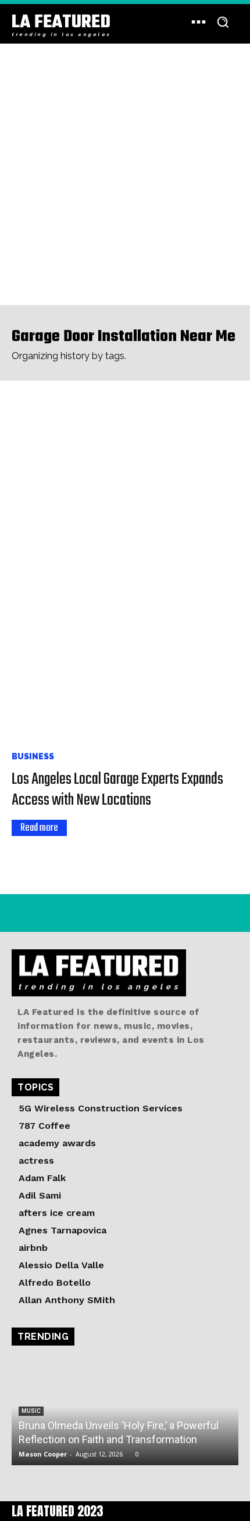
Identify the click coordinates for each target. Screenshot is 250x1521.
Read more (39, 828)
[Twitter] (74, 913)
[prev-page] (19, 856)
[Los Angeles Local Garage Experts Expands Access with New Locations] (125, 568)
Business (33, 756)
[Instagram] (22, 913)
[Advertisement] (125, 174)
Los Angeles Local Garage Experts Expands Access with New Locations (117, 790)
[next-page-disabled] (37, 856)
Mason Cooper (43, 1454)
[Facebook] (48, 913)
